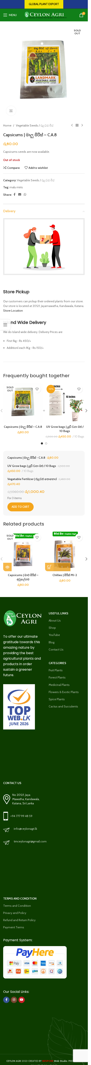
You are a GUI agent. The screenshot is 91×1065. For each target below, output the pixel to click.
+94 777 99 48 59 (21, 816)
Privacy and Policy (14, 913)
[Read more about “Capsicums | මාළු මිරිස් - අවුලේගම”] (7, 567)
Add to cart (20, 506)
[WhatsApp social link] (25, 194)
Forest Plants (57, 677)
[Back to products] (77, 125)
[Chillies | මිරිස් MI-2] (65, 551)
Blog (51, 642)
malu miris (16, 187)
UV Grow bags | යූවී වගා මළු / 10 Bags (65, 429)
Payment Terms (13, 927)
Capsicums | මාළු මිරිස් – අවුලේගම (23, 577)
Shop (52, 628)
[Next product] (82, 125)
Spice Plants (57, 699)
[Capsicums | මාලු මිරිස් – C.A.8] (23, 403)
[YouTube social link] (21, 1000)
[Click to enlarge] (11, 111)
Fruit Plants (56, 670)
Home (7, 125)
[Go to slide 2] (46, 443)
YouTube (54, 635)
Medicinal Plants (59, 685)
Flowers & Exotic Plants (64, 692)
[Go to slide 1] (42, 443)
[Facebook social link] (14, 194)
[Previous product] (71, 125)
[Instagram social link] (14, 1000)
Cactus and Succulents (63, 706)
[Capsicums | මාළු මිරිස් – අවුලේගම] (23, 551)
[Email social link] (19, 194)
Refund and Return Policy (19, 920)
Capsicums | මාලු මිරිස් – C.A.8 (23, 427)
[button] (86, 410)
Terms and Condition (17, 906)
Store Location (13, 310)
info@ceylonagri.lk (25, 829)
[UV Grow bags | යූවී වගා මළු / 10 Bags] (65, 403)
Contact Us (56, 649)
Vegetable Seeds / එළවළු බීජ (34, 125)
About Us (55, 620)
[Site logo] (44, 15)
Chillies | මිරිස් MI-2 (64, 575)
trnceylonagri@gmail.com (30, 841)
